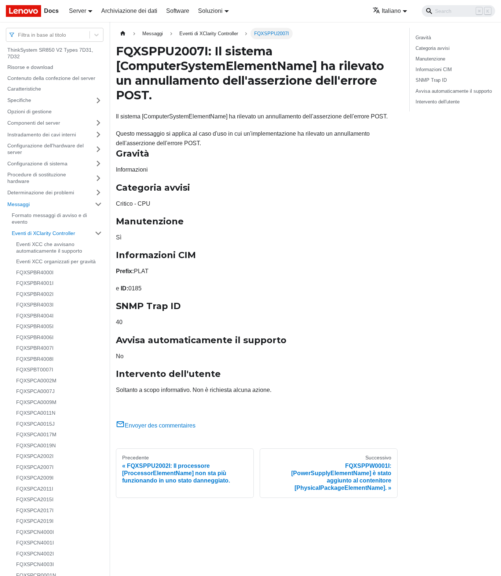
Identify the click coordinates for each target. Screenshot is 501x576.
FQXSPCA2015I (35, 499)
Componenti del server (33, 122)
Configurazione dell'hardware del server (45, 149)
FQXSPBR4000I (35, 272)
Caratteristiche (24, 89)
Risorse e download (30, 67)
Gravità (423, 37)
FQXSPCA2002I (35, 456)
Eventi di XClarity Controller (43, 233)
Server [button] (77, 11)
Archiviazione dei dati (129, 11)
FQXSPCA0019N (36, 445)
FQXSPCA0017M (36, 434)
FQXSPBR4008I (35, 359)
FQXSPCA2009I (35, 478)
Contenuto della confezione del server (51, 78)
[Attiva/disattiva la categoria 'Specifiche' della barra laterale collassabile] (98, 100)
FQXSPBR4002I (35, 294)
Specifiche (19, 100)
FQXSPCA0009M (36, 402)
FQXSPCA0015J (35, 424)
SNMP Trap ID (431, 80)
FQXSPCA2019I (35, 521)
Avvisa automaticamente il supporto (454, 91)
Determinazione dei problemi (40, 192)
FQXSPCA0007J (35, 391)
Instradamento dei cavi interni (41, 134)
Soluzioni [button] (210, 11)
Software (177, 11)
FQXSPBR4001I (35, 283)
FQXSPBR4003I (35, 305)
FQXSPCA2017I (35, 510)
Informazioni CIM (434, 69)
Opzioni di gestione (29, 111)
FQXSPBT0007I (34, 370)
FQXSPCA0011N (35, 413)
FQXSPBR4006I (35, 337)
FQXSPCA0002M (36, 381)
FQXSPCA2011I (34, 489)
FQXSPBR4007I (35, 348)
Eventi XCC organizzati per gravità (56, 261)
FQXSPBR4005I (35, 326)
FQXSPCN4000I (35, 532)
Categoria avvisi (433, 48)
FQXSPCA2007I (35, 467)
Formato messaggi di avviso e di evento (49, 218)
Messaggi (18, 204)
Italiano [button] (391, 11)
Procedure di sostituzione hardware (36, 178)
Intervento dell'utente (438, 101)
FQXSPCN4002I (35, 554)
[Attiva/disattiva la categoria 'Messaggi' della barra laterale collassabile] (98, 204)
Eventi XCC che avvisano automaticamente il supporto (49, 247)
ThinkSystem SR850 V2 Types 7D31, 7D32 (50, 53)
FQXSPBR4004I (35, 316)
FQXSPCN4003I (35, 564)
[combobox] (18, 34)
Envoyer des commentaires (160, 425)
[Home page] (123, 33)
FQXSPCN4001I (35, 543)
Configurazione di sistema (37, 163)
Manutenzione (430, 59)
